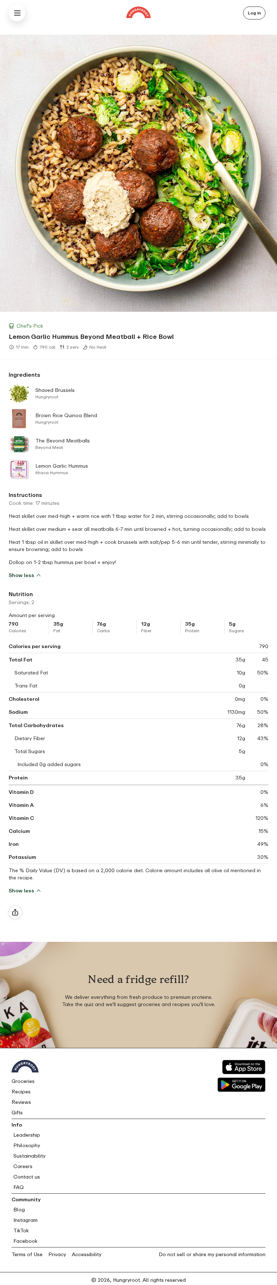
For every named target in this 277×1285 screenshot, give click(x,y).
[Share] (15, 912)
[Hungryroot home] (138, 13)
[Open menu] (17, 13)
